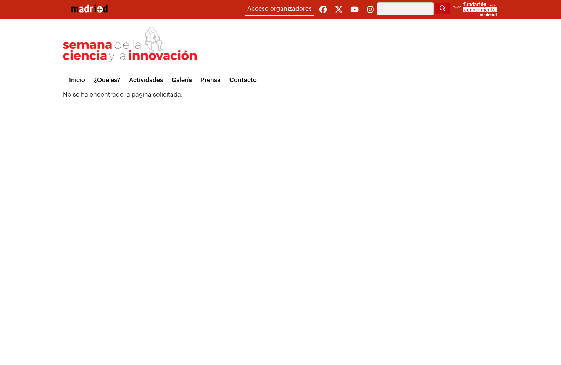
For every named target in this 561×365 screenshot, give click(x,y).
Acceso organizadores (279, 9)
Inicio (77, 80)
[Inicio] (89, 8)
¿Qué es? (107, 80)
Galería (182, 80)
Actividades (146, 80)
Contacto (243, 80)
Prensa (211, 80)
